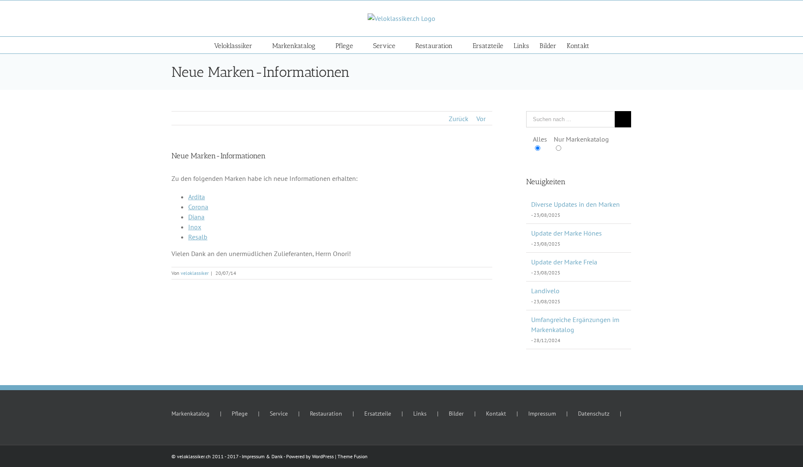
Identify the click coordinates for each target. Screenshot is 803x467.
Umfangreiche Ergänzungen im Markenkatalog (575, 324)
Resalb (197, 237)
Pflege (240, 413)
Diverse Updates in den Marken (575, 204)
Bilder (456, 413)
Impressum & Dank (262, 456)
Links (420, 413)
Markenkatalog (190, 413)
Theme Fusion (353, 456)
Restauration (326, 413)
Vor (481, 118)
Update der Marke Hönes (566, 233)
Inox (194, 227)
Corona (198, 207)
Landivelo (545, 291)
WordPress (323, 456)
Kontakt (496, 413)
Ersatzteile (377, 413)
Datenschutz (593, 413)
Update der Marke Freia (564, 262)
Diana (196, 217)
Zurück (458, 118)
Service (279, 413)
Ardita (196, 197)
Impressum (542, 413)
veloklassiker (195, 273)
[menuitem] (243, 45)
